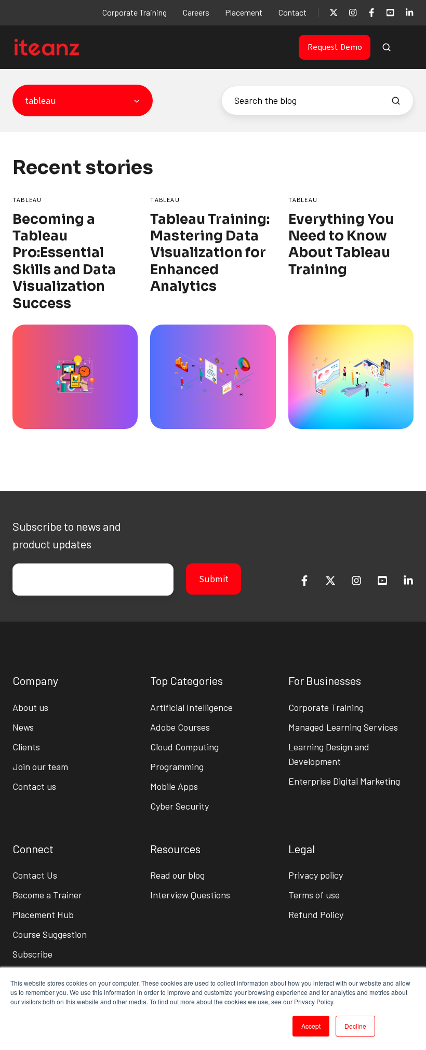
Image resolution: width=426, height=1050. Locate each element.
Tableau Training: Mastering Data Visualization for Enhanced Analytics (210, 253)
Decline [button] (355, 1025)
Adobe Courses (180, 727)
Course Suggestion (49, 934)
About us (30, 707)
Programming (177, 766)
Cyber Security (179, 806)
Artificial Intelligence (191, 707)
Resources (175, 848)
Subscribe (32, 954)
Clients (26, 746)
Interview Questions (190, 894)
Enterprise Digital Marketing (344, 781)
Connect (33, 848)
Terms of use (314, 894)
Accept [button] (311, 1025)
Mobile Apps (174, 786)
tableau (27, 200)
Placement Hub (43, 914)
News (23, 727)
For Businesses (324, 680)
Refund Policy (315, 914)
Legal (301, 848)
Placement (243, 12)
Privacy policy (315, 875)
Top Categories (186, 680)
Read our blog (177, 875)
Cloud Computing (184, 746)
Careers (196, 12)
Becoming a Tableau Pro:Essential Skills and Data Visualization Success (64, 261)
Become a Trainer (47, 894)
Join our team (40, 766)
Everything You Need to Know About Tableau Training (341, 244)
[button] (386, 47)
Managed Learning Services (343, 727)
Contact (292, 12)
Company (35, 680)
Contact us (34, 786)
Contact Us (34, 875)
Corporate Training (134, 12)
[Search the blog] (396, 101)
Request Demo (335, 47)
